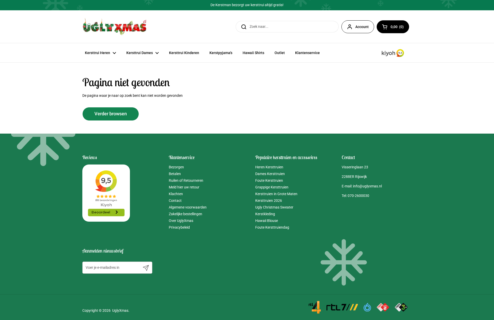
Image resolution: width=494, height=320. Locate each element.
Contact (175, 200)
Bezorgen (176, 167)
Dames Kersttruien (270, 174)
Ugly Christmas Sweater (274, 207)
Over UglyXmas (181, 221)
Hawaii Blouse (266, 221)
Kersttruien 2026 (268, 200)
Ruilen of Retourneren (186, 180)
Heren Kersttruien (269, 167)
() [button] (400, 28)
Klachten (176, 194)
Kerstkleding (265, 214)
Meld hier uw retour (184, 187)
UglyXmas (120, 310)
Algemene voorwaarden (188, 207)
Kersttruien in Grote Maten (276, 194)
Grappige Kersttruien (271, 187)
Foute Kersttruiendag (272, 227)
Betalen (175, 174)
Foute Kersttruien (269, 180)
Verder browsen (110, 113)
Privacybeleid (179, 227)
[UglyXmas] (115, 26)
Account (362, 27)
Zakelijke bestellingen (185, 214)
